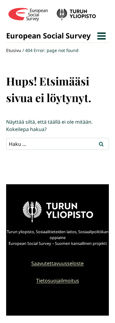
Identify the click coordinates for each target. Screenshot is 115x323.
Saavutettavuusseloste (57, 263)
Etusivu (13, 50)
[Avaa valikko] (101, 35)
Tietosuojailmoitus (57, 280)
